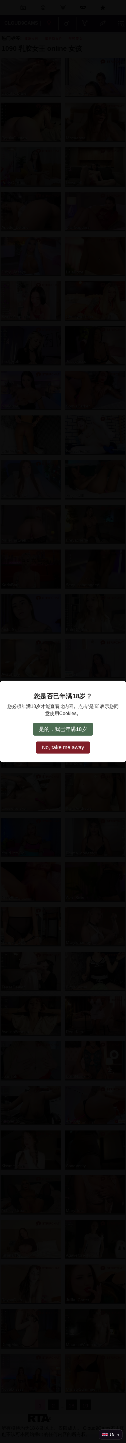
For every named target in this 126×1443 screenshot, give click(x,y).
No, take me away (63, 747)
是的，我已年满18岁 (63, 729)
